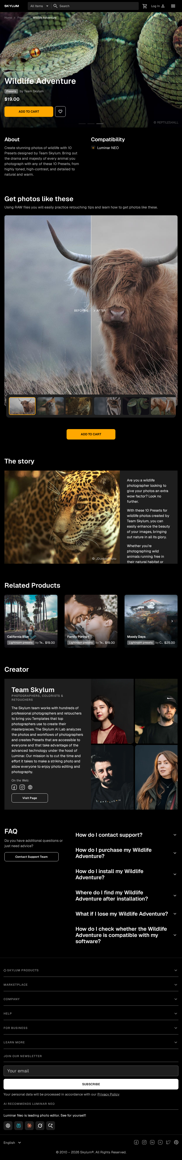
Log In (158, 6)
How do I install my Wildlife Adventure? (126, 874)
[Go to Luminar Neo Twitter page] (168, 1142)
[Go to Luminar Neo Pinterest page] (176, 1142)
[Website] (30, 787)
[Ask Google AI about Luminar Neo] (50, 1125)
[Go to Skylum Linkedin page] (152, 1142)
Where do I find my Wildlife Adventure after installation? (126, 895)
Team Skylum (34, 91)
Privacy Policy (108, 1094)
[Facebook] (14, 787)
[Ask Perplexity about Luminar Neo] (18, 1125)
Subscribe (91, 1084)
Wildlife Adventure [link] (44, 18)
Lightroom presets (21, 642)
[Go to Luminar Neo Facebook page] (136, 1142)
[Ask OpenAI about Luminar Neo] (8, 1125)
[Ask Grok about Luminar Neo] (40, 1125)
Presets (22, 18)
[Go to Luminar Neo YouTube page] (160, 1142)
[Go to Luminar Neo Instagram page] (144, 1142)
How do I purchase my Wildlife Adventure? (126, 853)
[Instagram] (22, 787)
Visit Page (29, 798)
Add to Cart (29, 112)
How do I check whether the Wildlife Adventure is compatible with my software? (126, 935)
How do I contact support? (126, 834)
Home (8, 18)
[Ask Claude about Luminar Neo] (29, 1125)
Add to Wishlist (30, 616)
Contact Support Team (31, 857)
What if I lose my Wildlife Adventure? (126, 913)
